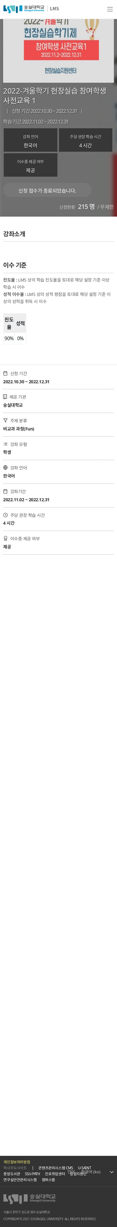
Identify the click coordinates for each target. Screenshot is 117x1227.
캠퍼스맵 (48, 1179)
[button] (97, 1172)
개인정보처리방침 (16, 1162)
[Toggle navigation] (110, 9)
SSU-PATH (32, 1173)
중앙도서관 (11, 1173)
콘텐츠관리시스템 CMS (55, 1168)
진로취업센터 (55, 1173)
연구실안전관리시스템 (20, 1179)
